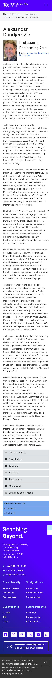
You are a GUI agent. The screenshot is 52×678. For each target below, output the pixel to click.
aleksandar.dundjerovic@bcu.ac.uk (34, 54)
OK (45, 663)
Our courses (32, 588)
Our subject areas (34, 593)
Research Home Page (15, 504)
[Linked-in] (30, 634)
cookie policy (23, 670)
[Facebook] (5, 634)
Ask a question (33, 621)
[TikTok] (46, 634)
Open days (31, 613)
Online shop (8, 593)
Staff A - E (8, 17)
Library (6, 621)
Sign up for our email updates (30, 646)
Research (16, 14)
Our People (30, 14)
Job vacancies (9, 597)
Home (6, 14)
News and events (11, 588)
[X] (14, 634)
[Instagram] (22, 634)
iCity (5, 617)
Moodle (6, 613)
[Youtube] (38, 634)
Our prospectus (33, 617)
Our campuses (33, 597)
